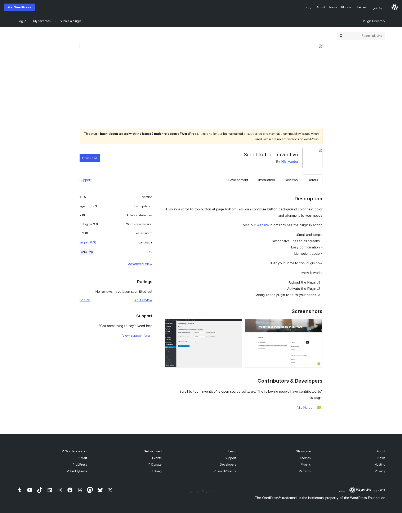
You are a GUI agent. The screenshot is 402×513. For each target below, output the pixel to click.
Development (238, 180)
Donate (155, 464)
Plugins (306, 464)
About (381, 451)
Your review (143, 300)
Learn (232, 451)
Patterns (305, 471)
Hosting (380, 464)
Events (157, 458)
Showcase (303, 451)
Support (86, 180)
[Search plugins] (341, 36)
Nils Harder (289, 161)
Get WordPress (19, 7)
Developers (228, 464)
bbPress (79, 464)
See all (85, 300)
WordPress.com (74, 451)
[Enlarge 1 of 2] (317, 324)
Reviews (291, 180)
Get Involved (153, 451)
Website (262, 225)
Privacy (380, 471)
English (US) (88, 242)
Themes (305, 458)
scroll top (87, 251)
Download (89, 158)
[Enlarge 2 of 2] (236, 324)
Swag (156, 471)
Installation (266, 180)
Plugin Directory (374, 21)
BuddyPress (77, 471)
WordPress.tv (225, 471)
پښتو (342, 490)
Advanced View (140, 264)
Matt (82, 458)
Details (313, 180)
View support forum (137, 335)
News (381, 458)
